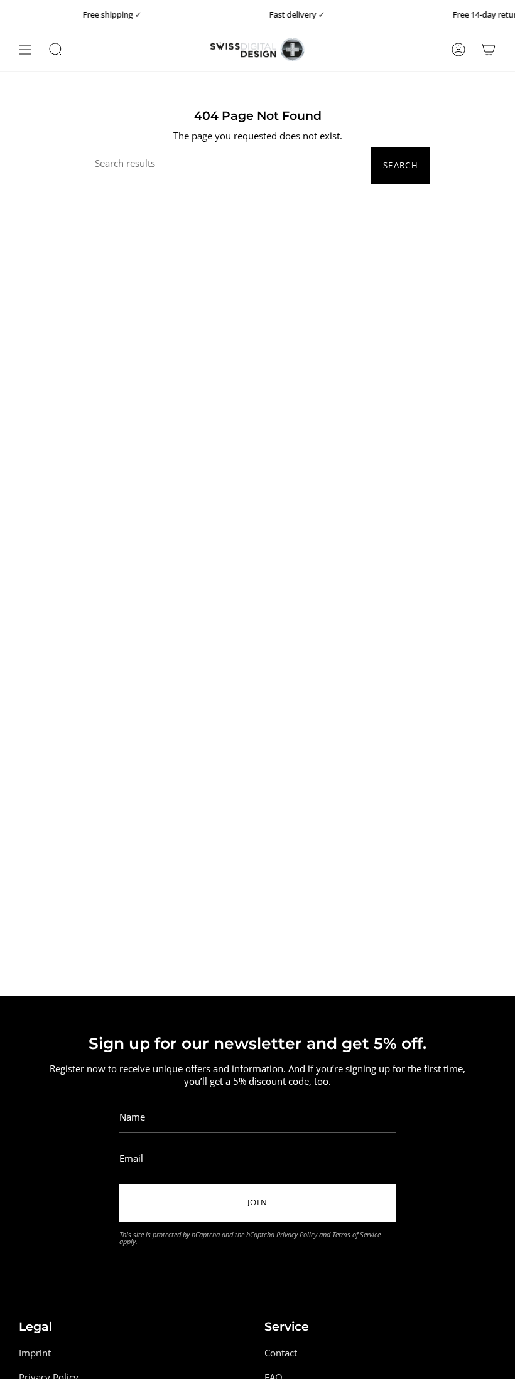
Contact (280, 1352)
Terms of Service (356, 1234)
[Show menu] (25, 49)
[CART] (488, 49)
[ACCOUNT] (458, 49)
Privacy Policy (296, 1234)
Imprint (35, 1352)
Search (400, 165)
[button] (55, 49)
